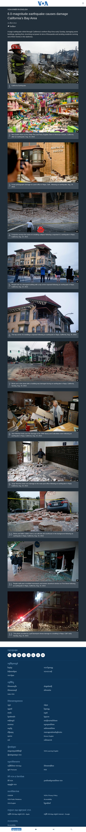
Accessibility (48, 799)
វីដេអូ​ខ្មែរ (10, 668)
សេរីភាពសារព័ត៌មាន (49, 728)
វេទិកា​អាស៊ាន (47, 690)
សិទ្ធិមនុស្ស (10, 732)
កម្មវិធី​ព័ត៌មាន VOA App (14, 766)
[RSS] (33, 655)
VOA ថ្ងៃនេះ (11, 675)
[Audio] (54, 829)
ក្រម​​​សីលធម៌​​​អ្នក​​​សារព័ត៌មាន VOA (53, 780)
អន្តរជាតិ (10, 709)
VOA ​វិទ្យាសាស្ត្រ (48, 668)
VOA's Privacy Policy (50, 795)
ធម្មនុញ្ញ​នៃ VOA (12, 784)
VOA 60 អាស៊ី (48, 671)
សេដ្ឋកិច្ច (10, 728)
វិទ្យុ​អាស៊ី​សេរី (47, 803)
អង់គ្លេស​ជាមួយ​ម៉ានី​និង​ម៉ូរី (14, 751)
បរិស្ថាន (46, 705)
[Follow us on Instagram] (24, 655)
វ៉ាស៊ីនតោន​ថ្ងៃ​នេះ (12, 671)
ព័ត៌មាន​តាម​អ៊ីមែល (49, 766)
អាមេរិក (10, 713)
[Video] (36, 829)
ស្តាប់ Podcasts (12, 770)
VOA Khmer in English (18, 9)
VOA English (12, 803)
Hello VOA (11, 694)
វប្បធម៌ (46, 713)
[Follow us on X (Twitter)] (14, 655)
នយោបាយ (10, 724)
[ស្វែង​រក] (71, 829)
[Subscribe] (43, 655)
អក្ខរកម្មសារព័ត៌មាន (49, 724)
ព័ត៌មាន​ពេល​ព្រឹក (12, 686)
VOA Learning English (51, 751)
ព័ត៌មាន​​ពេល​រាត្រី (12, 690)
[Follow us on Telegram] (29, 655)
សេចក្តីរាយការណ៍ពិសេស (50, 720)
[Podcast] (38, 655)
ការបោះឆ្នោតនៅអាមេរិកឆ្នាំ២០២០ (53, 732)
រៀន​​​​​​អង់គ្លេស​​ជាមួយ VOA (15, 755)
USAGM (10, 795)
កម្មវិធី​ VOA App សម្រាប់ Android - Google (57, 814)
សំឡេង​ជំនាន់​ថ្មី (48, 686)
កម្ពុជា (9, 705)
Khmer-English (49, 736)
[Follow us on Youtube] (19, 655)
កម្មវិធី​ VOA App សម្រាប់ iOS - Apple (19, 814)
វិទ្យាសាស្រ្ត (47, 709)
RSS (45, 770)
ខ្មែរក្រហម (46, 717)
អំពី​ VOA (10, 780)
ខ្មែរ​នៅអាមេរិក (11, 717)
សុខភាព (10, 736)
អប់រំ (9, 740)
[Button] (12, 27)
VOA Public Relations (15, 799)
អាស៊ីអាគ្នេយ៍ (11, 720)
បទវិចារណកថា (48, 740)
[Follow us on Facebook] (10, 655)
